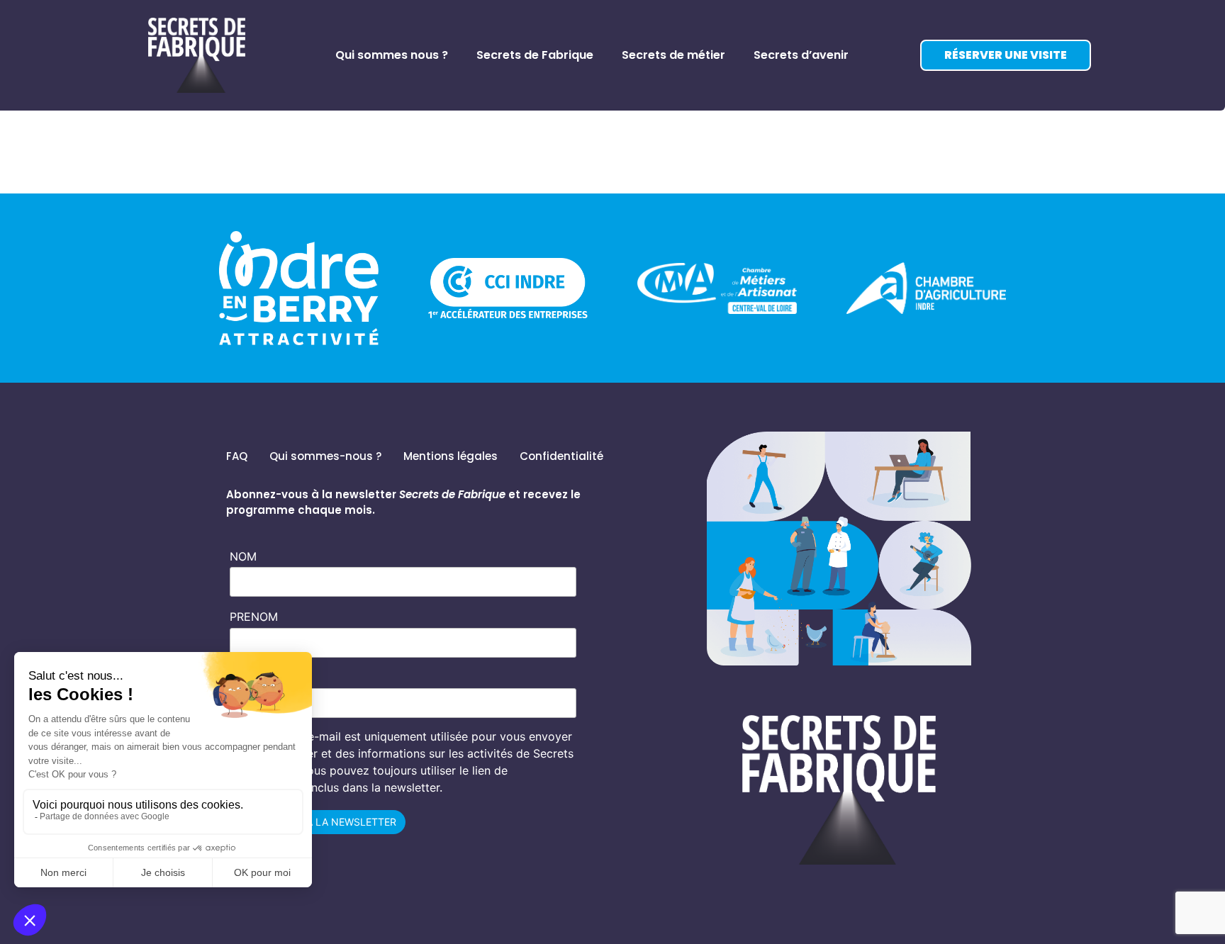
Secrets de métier (673, 55)
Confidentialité (561, 456)
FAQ (236, 456)
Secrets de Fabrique (534, 55)
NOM (243, 556)
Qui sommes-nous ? (325, 456)
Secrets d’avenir (801, 55)
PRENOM (254, 616)
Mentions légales (450, 456)
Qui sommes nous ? (391, 55)
